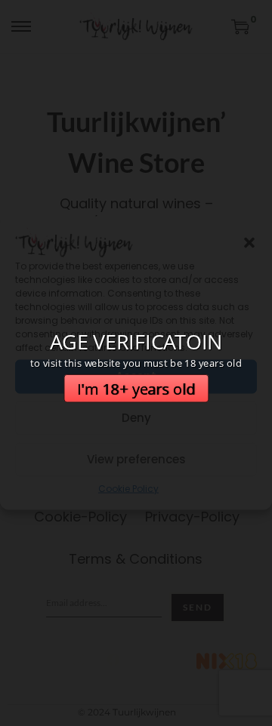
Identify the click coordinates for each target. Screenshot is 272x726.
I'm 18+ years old (136, 388)
